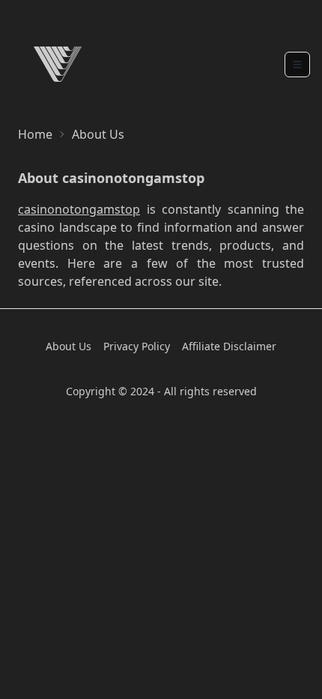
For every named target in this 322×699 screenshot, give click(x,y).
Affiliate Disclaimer (229, 346)
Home (35, 134)
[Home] (57, 64)
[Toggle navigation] (297, 64)
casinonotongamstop (79, 209)
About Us (68, 346)
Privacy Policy (136, 346)
